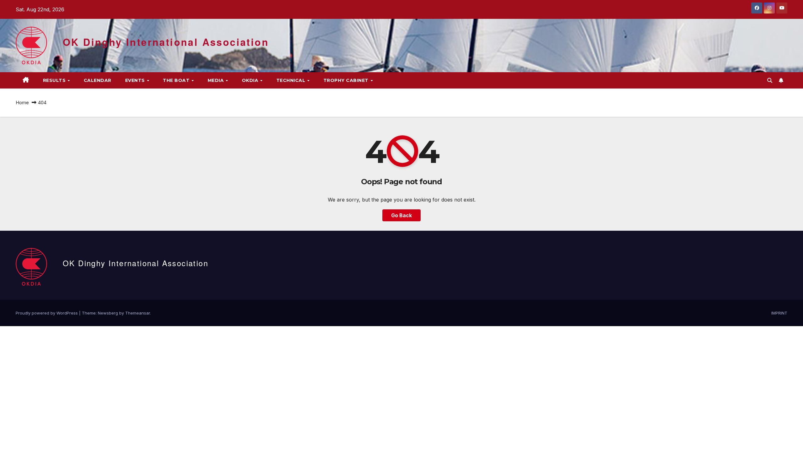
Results (55, 80)
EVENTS (135, 80)
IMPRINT (779, 312)
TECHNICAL (291, 80)
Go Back (401, 215)
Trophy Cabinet (346, 80)
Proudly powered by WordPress (47, 312)
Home (22, 102)
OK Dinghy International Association (166, 42)
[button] (769, 80)
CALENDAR (97, 80)
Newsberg (108, 312)
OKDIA (251, 80)
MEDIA (216, 80)
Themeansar (137, 312)
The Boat (177, 80)
